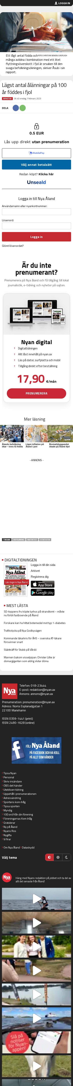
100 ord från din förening (18, 814)
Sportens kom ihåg (15, 802)
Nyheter (7, 98)
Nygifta (7, 835)
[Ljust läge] (58, 857)
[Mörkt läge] (66, 857)
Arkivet (35, 570)
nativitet (32, 539)
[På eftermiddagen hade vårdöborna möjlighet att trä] (36, 947)
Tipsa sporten (12, 806)
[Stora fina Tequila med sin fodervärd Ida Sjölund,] (36, 1066)
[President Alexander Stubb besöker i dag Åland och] (36, 971)
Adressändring (12, 798)
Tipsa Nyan (10, 773)
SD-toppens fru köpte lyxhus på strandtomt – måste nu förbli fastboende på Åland (34, 613)
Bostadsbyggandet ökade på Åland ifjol (59, 445)
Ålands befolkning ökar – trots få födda (12, 445)
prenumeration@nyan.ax (39, 702)
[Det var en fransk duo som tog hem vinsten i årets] (36, 995)
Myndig (8, 810)
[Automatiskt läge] (49, 857)
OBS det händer (13, 785)
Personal (9, 777)
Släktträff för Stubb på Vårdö (20, 650)
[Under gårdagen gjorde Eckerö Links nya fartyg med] (36, 1018)
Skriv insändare (13, 781)
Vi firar (7, 839)
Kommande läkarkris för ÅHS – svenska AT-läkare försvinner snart (33, 640)
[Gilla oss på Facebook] (36, 750)
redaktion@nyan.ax (42, 689)
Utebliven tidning (13, 790)
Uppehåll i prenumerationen (20, 794)
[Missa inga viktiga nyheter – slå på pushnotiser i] (36, 1042)
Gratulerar (9, 823)
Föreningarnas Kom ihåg (18, 818)
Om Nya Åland (12, 847)
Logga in (64, 3)
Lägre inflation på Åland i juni (35, 445)
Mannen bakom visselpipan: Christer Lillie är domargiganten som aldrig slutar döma (29, 659)
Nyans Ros (10, 831)
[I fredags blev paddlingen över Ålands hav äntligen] (36, 899)
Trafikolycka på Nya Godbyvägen (23, 630)
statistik (45, 539)
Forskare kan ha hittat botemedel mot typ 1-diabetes (35, 623)
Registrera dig (39, 576)
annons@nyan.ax (42, 693)
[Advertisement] (36, 500)
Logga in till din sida (43, 564)
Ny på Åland (10, 827)
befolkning (18, 539)
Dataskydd (28, 847)
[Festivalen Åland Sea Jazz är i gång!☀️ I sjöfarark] (36, 923)
